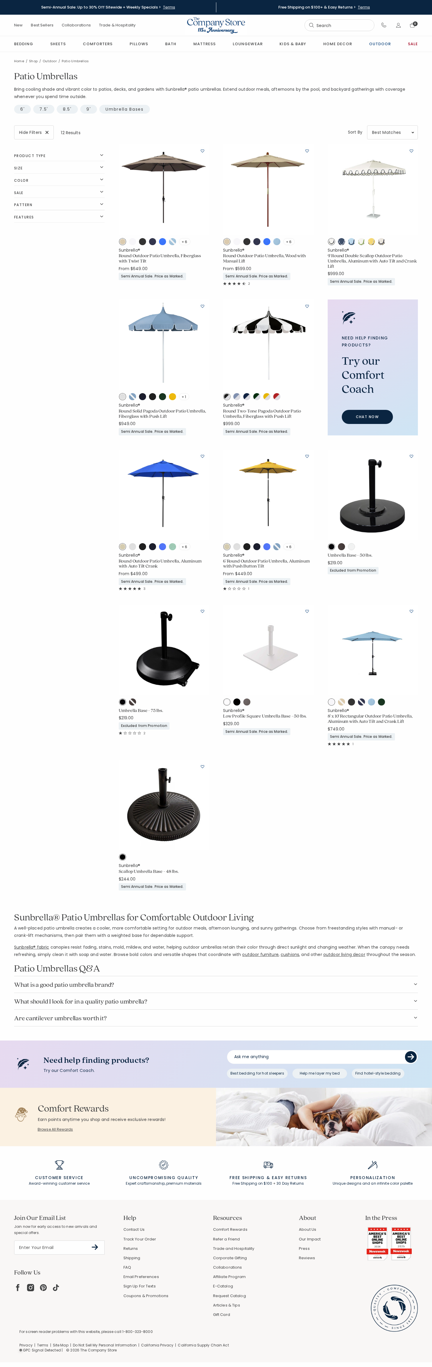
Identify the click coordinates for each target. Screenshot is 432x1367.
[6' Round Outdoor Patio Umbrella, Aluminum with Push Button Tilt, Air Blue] (278, 548)
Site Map (60, 1345)
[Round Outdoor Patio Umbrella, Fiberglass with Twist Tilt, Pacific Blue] (164, 243)
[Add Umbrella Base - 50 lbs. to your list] (411, 455)
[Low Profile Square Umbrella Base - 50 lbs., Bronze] (248, 703)
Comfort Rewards (230, 1229)
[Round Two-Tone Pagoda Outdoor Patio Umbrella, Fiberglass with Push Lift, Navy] (248, 398)
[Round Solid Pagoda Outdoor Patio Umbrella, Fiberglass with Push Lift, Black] (154, 398)
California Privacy (157, 1345)
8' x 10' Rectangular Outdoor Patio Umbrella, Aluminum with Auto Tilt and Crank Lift (370, 718)
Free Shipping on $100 (252, 1183)
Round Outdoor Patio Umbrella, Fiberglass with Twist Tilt (160, 258)
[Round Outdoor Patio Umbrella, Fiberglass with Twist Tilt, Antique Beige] (124, 243)
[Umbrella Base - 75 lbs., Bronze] (134, 703)
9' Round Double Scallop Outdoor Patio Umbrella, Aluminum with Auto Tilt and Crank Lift (372, 261)
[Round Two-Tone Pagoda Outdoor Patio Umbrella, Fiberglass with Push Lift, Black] (228, 398)
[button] (384, 25)
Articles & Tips (226, 1305)
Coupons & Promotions (146, 1296)
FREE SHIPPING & (250, 1178)
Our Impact (310, 1239)
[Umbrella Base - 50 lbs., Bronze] (343, 548)
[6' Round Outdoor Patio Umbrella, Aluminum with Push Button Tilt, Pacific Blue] (268, 548)
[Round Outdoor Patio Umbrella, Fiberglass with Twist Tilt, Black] (144, 243)
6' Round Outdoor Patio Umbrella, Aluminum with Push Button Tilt (266, 563)
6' (22, 109)
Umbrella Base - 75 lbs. (141, 710)
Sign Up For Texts (139, 1286)
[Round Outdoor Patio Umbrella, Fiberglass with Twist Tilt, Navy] (154, 243)
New (18, 25)
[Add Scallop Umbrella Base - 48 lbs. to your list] (202, 766)
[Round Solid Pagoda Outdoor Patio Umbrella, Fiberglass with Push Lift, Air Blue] (134, 398)
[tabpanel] (216, 513)
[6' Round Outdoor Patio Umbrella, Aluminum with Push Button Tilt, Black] (248, 548)
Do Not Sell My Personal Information (105, 1345)
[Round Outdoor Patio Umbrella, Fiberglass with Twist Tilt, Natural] (134, 243)
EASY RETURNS (289, 1178)
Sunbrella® (129, 250)
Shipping (131, 1258)
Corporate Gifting (230, 1258)
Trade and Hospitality (233, 1248)
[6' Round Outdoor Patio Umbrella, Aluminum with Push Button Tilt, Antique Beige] (228, 548)
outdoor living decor (344, 954)
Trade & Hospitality (117, 25)
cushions (290, 954)
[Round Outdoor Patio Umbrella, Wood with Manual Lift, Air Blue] (278, 243)
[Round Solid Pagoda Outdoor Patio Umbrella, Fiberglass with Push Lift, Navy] (144, 398)
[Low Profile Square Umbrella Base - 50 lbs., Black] (238, 703)
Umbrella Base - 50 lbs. (350, 555)
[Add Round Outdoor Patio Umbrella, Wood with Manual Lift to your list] (307, 150)
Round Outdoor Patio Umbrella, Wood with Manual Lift (264, 258)
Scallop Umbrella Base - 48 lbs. (149, 871)
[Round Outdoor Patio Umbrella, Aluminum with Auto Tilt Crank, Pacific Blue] (164, 548)
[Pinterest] (43, 1287)
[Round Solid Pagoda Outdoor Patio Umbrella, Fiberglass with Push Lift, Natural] (124, 398)
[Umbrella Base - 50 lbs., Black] (333, 548)
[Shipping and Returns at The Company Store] (268, 1168)
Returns (130, 1248)
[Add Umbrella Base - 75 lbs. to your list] (202, 611)
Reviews (307, 1258)
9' (88, 109)
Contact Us (134, 1229)
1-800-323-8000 (137, 1331)
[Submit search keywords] (311, 25)
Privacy (26, 1345)
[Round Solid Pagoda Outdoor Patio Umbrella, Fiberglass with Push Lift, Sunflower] (174, 398)
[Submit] (411, 1057)
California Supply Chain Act (203, 1345)
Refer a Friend (226, 1239)
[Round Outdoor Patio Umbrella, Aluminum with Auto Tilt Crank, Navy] (154, 548)
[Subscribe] (95, 1247)
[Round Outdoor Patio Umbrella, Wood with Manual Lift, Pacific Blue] (268, 243)
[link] (204, 44)
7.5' (43, 109)
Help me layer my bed (320, 1073)
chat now (367, 416)
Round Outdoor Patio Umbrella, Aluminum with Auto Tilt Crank (160, 563)
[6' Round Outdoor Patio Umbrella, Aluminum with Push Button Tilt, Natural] (238, 548)
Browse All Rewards (55, 1129)
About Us (307, 1229)
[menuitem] (23, 44)
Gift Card (221, 1314)
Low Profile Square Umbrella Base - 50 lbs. (265, 716)
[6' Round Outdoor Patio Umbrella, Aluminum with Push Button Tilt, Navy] (258, 548)
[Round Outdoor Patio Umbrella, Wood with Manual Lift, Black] (248, 243)
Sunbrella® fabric (31, 947)
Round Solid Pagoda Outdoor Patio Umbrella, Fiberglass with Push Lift (162, 413)
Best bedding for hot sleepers (257, 1073)
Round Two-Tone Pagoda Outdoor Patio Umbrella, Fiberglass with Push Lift (262, 413)
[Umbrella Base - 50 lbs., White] (353, 548)
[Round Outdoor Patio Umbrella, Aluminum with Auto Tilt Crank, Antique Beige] (124, 548)
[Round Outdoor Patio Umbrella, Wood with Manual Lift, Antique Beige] (228, 243)
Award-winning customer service (59, 1183)
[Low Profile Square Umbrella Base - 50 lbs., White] (228, 703)
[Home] (216, 25)
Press (304, 1248)
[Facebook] (17, 1287)
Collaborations (76, 25)
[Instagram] (30, 1287)
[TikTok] (56, 1287)
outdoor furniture (260, 954)
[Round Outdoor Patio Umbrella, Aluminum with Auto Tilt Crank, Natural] (134, 548)
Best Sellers (42, 25)
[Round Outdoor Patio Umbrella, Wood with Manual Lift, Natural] (238, 243)
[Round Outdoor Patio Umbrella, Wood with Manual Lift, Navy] (258, 243)
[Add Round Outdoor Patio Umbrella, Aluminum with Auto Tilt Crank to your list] (202, 455)
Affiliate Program (229, 1277)
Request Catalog (229, 1296)
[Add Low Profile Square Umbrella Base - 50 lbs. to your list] (307, 611)
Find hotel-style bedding (378, 1073)
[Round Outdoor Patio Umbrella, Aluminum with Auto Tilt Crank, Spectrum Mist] (174, 548)
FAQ (127, 1267)
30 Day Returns (290, 1183)
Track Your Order (139, 1239)
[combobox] (339, 25)
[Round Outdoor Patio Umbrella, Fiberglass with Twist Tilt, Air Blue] (174, 243)
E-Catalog (223, 1286)
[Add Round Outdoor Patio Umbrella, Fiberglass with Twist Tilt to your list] (202, 150)
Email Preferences (141, 1277)
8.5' (67, 109)
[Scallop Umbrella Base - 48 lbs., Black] (124, 858)
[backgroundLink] (108, 7)
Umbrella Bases (125, 109)
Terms (169, 7)
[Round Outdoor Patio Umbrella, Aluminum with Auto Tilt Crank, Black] (144, 548)
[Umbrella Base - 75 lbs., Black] (124, 703)
